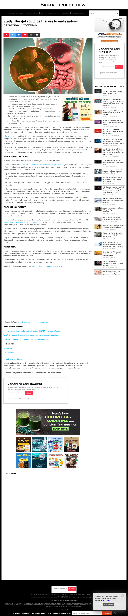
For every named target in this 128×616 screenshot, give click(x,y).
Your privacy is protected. (14, 398)
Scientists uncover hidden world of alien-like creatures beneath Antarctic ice (112, 200)
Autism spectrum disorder (54, 363)
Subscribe (107, 613)
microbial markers (24, 368)
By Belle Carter (113, 166)
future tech (32, 365)
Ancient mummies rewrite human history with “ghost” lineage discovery (113, 210)
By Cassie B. (113, 183)
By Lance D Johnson (115, 95)
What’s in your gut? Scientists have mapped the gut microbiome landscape (31, 335)
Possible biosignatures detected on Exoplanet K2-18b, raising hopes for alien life (112, 179)
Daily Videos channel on (34, 322)
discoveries (80, 363)
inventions (84, 365)
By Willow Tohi (113, 107)
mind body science (43, 368)
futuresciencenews (16, 13)
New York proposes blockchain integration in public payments (112, 171)
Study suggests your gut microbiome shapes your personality (26, 339)
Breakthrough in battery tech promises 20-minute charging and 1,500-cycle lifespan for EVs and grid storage (113, 102)
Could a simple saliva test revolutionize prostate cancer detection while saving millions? (112, 244)
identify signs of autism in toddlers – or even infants (23, 222)
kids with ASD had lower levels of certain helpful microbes (43, 165)
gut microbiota (51, 365)
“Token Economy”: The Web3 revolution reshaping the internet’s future (111, 254)
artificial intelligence (22, 363)
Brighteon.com (9, 353)
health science (73, 365)
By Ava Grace (113, 229)
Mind (33, 368)
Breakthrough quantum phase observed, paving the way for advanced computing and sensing (113, 141)
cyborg (43, 13)
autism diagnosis (37, 363)
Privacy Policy (64, 609)
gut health (41, 365)
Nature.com (8, 349)
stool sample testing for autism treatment (46, 266)
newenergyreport (32, 13)
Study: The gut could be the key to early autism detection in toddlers (112, 112)
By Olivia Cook (113, 116)
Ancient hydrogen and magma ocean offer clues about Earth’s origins (112, 122)
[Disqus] (48, 501)
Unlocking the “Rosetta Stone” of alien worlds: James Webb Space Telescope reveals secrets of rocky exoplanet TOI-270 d (113, 190)
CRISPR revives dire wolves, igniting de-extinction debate (111, 218)
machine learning (10, 368)
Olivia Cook (19, 30)
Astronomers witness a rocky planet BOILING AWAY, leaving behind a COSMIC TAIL (112, 91)
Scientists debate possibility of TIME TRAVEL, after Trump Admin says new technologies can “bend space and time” (113, 151)
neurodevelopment (58, 368)
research (65, 13)
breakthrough (54, 13)
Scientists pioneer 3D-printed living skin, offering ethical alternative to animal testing (111, 273)
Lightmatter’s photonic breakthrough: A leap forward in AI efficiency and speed (112, 263)
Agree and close (108, 604)
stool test (76, 368)
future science (22, 365)
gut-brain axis (62, 365)
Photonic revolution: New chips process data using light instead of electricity (112, 235)
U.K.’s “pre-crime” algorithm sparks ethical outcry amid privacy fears (113, 162)
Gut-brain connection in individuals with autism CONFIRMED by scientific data (32, 331)
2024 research (12, 136)
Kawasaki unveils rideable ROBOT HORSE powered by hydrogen (113, 226)
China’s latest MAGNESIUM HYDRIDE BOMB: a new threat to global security (112, 131)
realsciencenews (78, 13)
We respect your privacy (54, 597)
